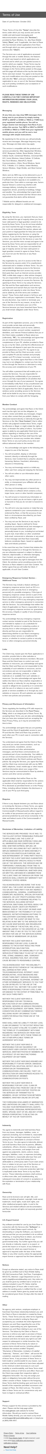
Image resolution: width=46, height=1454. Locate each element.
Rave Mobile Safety (15, 1438)
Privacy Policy (8, 1433)
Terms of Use (19, 1433)
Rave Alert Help (11, 1450)
